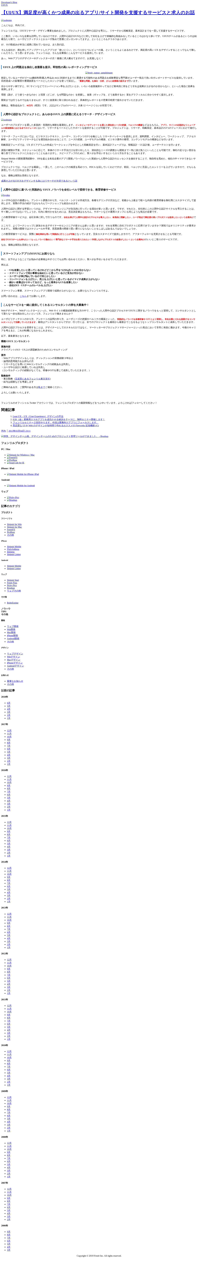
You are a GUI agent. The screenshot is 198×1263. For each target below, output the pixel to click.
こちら (23, 296)
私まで (41, 387)
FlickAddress (13, 549)
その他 (10, 535)
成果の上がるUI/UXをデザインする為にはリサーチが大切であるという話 (39, 181)
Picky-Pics (12, 585)
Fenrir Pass (12, 583)
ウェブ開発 (13, 626)
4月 (8, 709)
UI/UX (4, 5)
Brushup (11, 588)
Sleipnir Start (13, 580)
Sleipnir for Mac (14, 527)
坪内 (3, 431)
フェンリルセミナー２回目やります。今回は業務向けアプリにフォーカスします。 (56, 422)
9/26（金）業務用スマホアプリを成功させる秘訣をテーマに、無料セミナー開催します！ (59, 419)
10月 (9, 736)
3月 (8, 712)
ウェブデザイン (15, 653)
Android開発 (13, 638)
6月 (8, 703)
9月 (8, 739)
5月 (8, 706)
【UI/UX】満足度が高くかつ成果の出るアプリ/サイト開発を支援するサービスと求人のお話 (98, 12)
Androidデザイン (15, 666)
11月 (9, 733)
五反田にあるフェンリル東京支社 (32, 379)
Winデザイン (13, 656)
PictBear (11, 532)
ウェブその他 (14, 591)
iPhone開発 (12, 635)
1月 (8, 718)
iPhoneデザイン (15, 663)
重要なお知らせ (15, 681)
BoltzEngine (12, 603)
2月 (8, 715)
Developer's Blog (9, 2)
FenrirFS (11, 529)
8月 (8, 742)
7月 (8, 746)
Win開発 (11, 629)
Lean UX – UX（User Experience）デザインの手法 (38, 416)
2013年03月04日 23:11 (20, 431)
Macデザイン (13, 660)
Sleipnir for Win (14, 524)
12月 (9, 730)
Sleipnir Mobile (14, 546)
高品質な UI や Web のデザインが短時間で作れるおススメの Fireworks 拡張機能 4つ (56, 425)
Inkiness (10, 552)
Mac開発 (11, 632)
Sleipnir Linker (14, 554)
